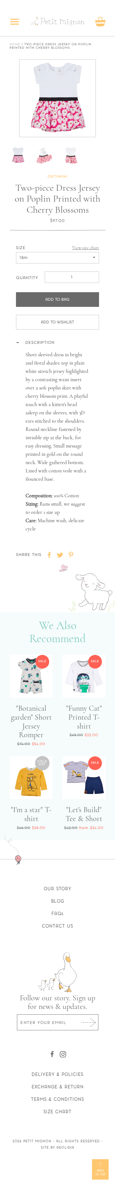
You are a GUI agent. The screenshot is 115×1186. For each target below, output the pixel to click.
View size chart (85, 247)
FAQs (57, 913)
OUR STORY (57, 888)
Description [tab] (40, 342)
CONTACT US (57, 926)
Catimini (58, 177)
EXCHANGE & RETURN (58, 1086)
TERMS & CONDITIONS (57, 1099)
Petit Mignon (37, 1141)
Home (15, 44)
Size (21, 247)
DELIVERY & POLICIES (57, 1074)
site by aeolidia (57, 1147)
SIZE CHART (57, 1111)
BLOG (57, 901)
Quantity (27, 277)
